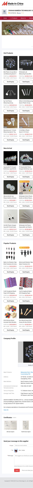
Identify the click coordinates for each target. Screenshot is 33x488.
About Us (23, 18)
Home (5, 18)
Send (17, 470)
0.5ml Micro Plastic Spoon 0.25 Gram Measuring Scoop (24, 132)
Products (14, 18)
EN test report (10, 431)
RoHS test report (26, 431)
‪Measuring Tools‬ (25, 372)
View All (6, 410)
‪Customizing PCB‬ (25, 374)
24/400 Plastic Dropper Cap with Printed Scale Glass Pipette (10, 227)
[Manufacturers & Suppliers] (13, 3)
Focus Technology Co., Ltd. (22, 481)
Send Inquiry (10, 81)
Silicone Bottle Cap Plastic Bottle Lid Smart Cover (10, 198)
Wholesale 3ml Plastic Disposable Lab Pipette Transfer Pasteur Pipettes (26, 227)
